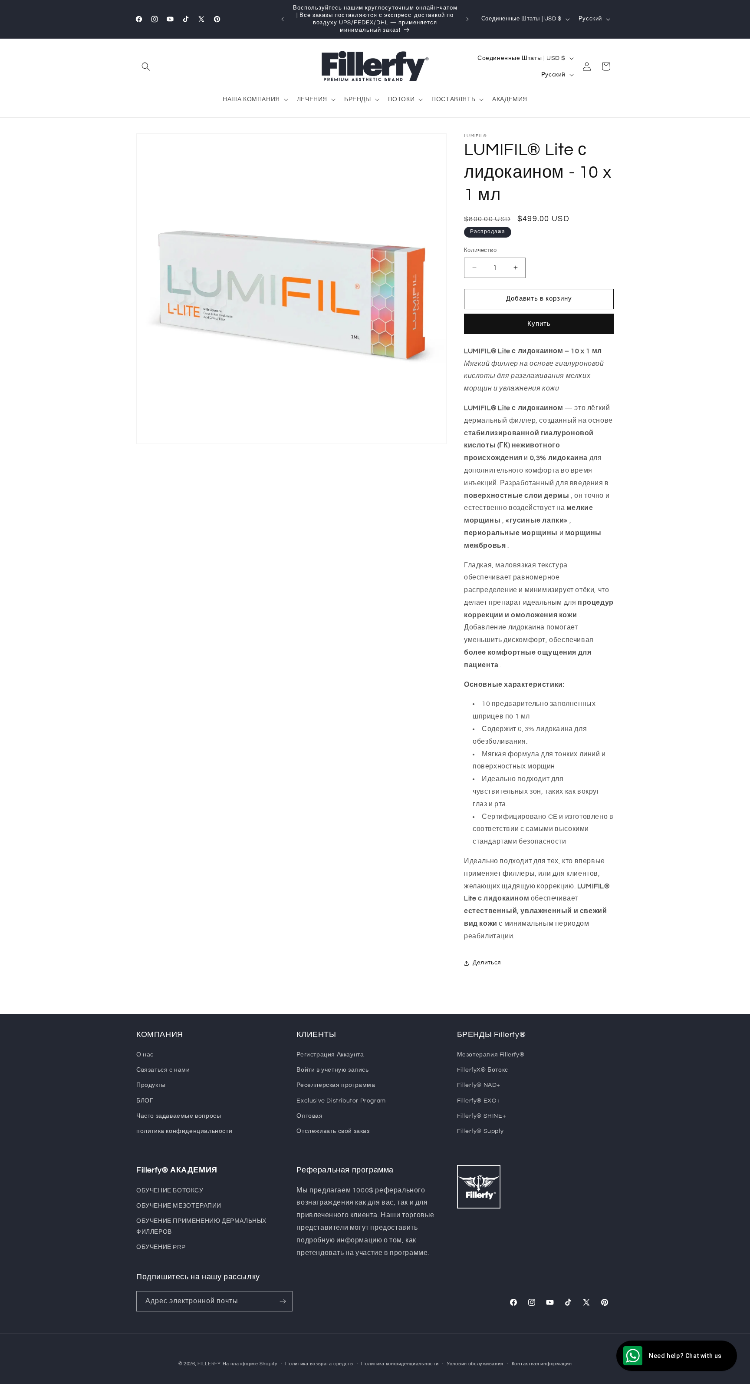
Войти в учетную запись (332, 1070)
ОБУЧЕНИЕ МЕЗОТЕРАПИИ (178, 1206)
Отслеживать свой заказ (332, 1131)
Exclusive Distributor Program (340, 1101)
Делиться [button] (487, 963)
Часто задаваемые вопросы (178, 1116)
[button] (145, 66)
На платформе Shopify (250, 1363)
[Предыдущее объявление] (282, 19)
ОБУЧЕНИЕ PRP (160, 1247)
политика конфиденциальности (184, 1131)
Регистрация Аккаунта (330, 1055)
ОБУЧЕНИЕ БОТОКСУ (170, 1191)
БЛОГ (144, 1101)
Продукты (151, 1085)
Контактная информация (542, 1363)
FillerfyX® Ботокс (482, 1070)
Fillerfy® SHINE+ (482, 1116)
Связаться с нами (163, 1070)
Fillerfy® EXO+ (478, 1101)
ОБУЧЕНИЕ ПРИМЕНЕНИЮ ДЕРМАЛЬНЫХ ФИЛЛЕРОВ (201, 1226)
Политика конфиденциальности (399, 1363)
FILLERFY (209, 1363)
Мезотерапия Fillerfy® (491, 1055)
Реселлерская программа (335, 1085)
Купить (539, 324)
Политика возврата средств (319, 1363)
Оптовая (309, 1116)
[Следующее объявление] (467, 19)
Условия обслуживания (475, 1363)
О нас (145, 1055)
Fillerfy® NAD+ (478, 1085)
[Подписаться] (282, 1301)
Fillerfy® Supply (480, 1131)
